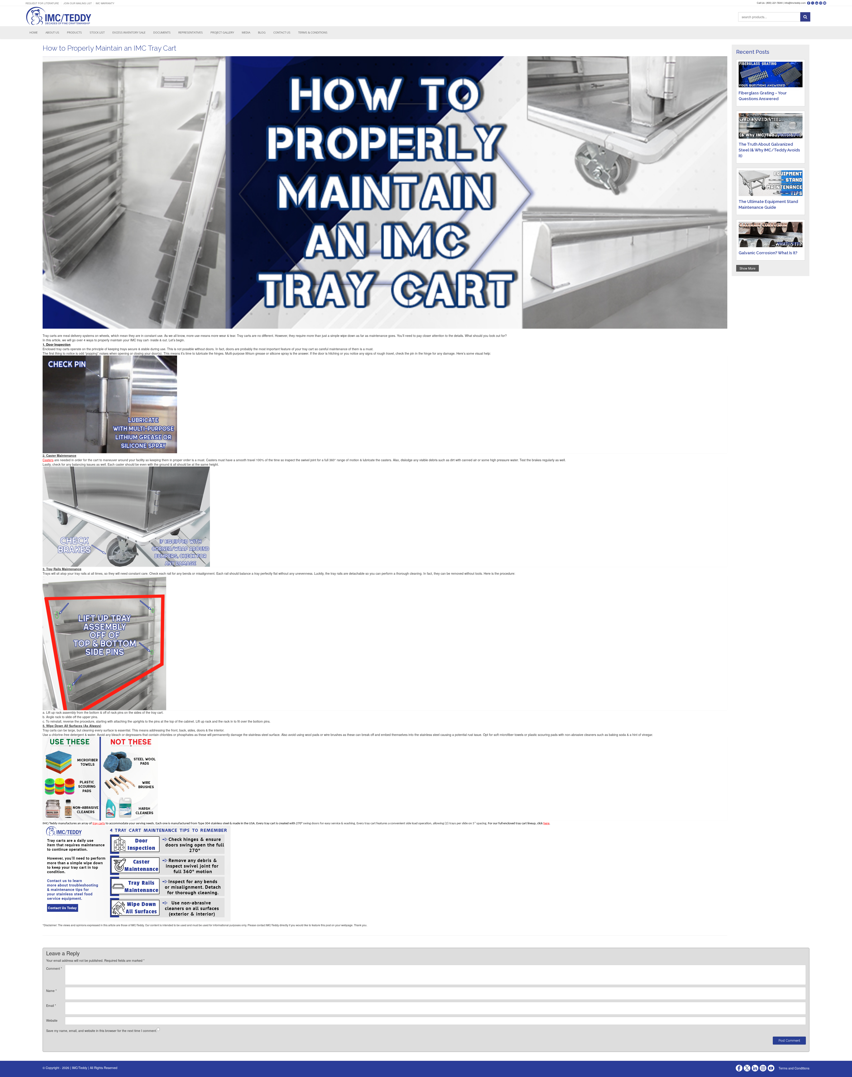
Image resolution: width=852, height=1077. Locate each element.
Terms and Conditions (794, 1068)
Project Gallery (222, 32)
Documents (162, 32)
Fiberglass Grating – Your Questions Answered (763, 96)
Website (51, 1020)
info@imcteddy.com (795, 2)
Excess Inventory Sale (129, 32)
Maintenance (790, 192)
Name (51, 990)
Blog (262, 32)
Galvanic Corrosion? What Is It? (768, 252)
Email (51, 1005)
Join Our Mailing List (77, 3)
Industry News (788, 134)
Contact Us (281, 32)
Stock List (97, 32)
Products (74, 32)
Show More (747, 268)
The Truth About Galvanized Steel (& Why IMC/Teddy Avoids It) (769, 150)
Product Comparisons (783, 83)
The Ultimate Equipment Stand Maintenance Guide (768, 204)
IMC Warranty (105, 3)
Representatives (190, 32)
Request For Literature (42, 3)
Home (34, 32)
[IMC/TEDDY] (59, 16)
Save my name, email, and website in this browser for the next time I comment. (101, 1030)
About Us (52, 32)
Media (246, 32)
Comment (54, 968)
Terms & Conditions (312, 32)
